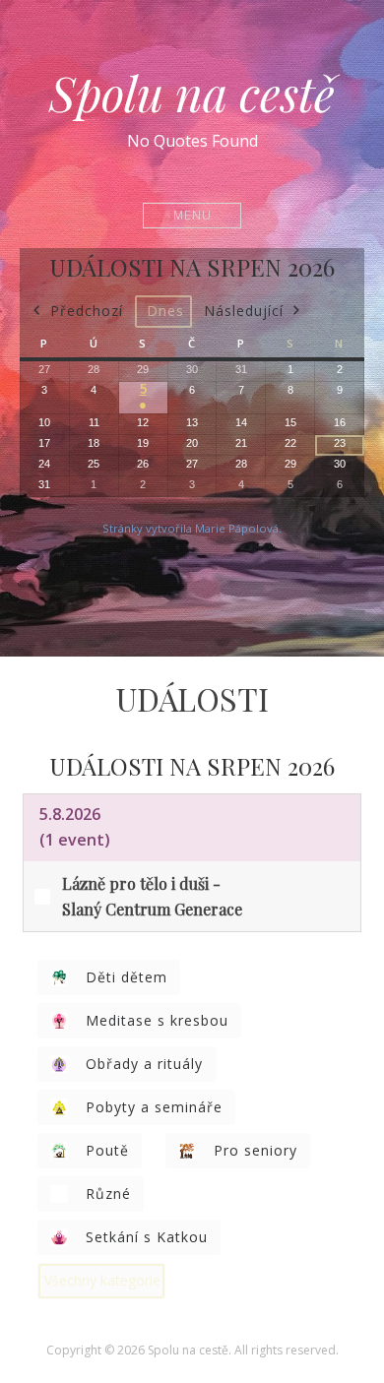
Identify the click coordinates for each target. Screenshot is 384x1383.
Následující (244, 310)
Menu (192, 215)
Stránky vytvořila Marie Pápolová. (192, 528)
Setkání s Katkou (147, 1236)
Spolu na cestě (192, 92)
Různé (108, 1193)
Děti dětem (126, 977)
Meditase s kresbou (157, 1020)
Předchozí (86, 310)
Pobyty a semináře (154, 1107)
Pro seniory (255, 1150)
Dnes (165, 310)
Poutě (107, 1150)
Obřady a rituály (144, 1063)
